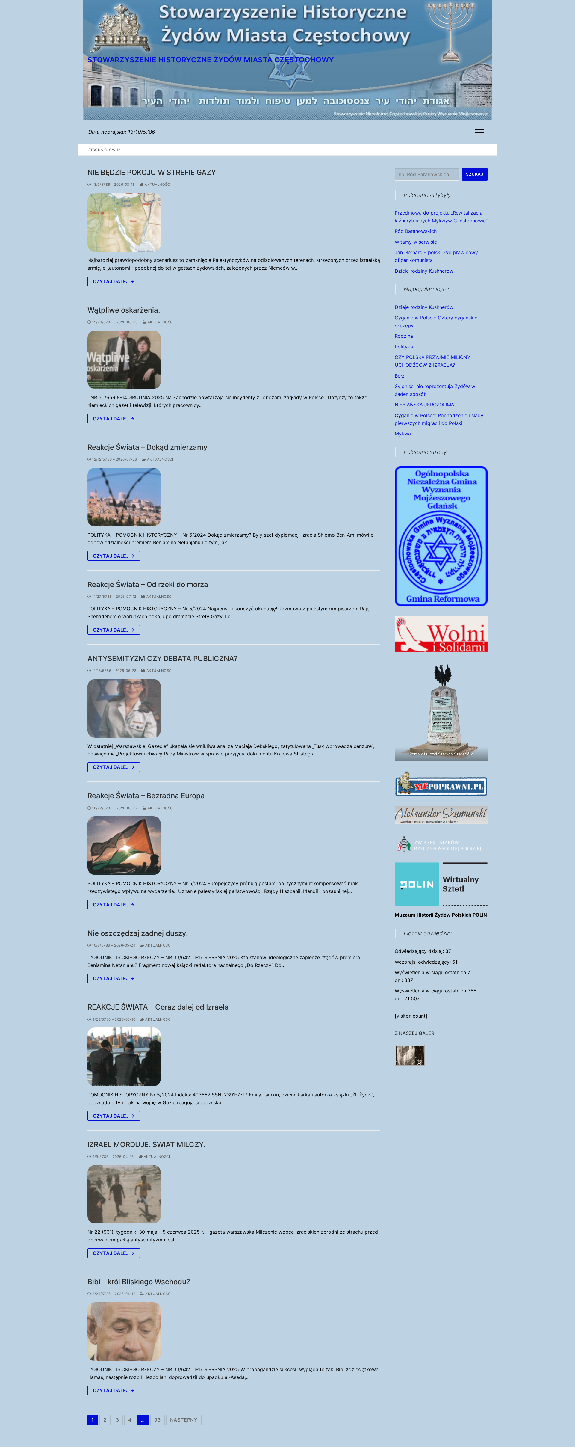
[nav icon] (481, 132)
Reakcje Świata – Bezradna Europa (146, 795)
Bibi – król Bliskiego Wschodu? (138, 1281)
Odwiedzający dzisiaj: (420, 951)
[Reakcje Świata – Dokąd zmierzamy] (124, 497)
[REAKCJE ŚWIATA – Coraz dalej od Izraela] (124, 1056)
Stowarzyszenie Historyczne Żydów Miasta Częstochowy (210, 59)
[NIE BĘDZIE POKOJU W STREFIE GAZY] (124, 222)
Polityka (404, 347)
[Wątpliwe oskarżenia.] (124, 360)
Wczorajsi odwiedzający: (423, 962)
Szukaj (474, 174)
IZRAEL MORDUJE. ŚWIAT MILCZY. (146, 1144)
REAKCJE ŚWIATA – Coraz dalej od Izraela (158, 1007)
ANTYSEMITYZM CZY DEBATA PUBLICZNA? (162, 658)
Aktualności (157, 184)
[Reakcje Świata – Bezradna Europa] (124, 845)
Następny (184, 1420)
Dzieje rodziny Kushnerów (424, 271)
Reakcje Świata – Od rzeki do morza (147, 584)
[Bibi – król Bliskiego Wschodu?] (124, 1331)
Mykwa (403, 434)
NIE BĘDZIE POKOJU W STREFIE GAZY (151, 172)
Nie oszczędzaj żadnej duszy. (137, 933)
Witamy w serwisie (416, 242)
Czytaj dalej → (113, 281)
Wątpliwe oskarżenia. (123, 310)
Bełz (399, 376)
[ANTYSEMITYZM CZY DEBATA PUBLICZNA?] (124, 708)
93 (157, 1420)
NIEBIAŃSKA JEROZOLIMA (424, 405)
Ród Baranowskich (416, 231)
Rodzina (404, 336)
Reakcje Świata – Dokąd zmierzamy (147, 447)
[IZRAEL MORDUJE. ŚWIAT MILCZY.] (124, 1194)
